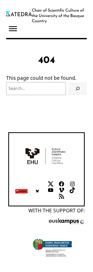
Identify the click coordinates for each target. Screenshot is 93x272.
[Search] (77, 88)
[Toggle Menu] (13, 28)
